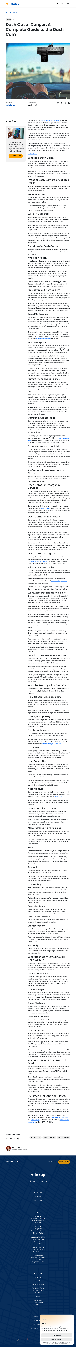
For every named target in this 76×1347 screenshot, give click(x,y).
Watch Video (32, 154)
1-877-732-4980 (15, 1161)
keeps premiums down (43, 339)
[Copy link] (58, 103)
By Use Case (38, 1200)
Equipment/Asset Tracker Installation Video (38, 1302)
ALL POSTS (12, 13)
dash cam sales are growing (50, 120)
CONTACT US (52, 1162)
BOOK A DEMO (64, 1162)
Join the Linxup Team (38, 1328)
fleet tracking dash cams (39, 561)
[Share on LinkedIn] (61, 103)
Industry (38, 1296)
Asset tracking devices (59, 581)
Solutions (38, 1280)
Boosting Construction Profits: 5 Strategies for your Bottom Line (38, 1249)
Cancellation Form (38, 1284)
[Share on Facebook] (69, 103)
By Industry (38, 1196)
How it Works (38, 1278)
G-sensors (58, 796)
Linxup (52, 1117)
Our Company (38, 1320)
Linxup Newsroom (38, 1324)
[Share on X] (65, 103)
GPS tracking (45, 508)
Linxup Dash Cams (61, 1117)
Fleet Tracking (35, 1120)
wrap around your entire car (51, 744)
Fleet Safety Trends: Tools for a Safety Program (38, 1290)
